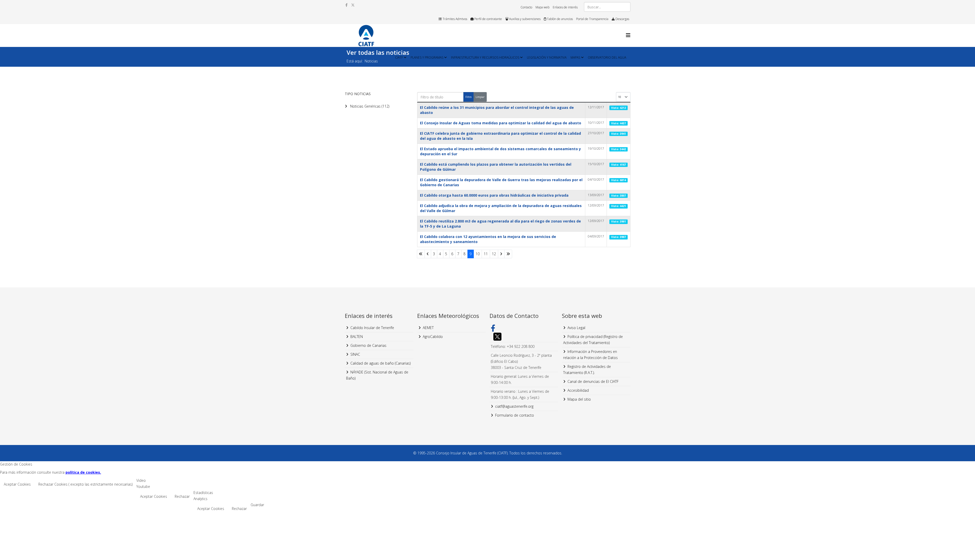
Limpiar (480, 97)
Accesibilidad (578, 390)
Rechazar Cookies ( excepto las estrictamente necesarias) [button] (85, 484)
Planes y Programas (427, 57)
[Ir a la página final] (508, 254)
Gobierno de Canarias (368, 345)
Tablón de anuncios (559, 19)
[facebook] (346, 5)
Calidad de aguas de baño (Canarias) (380, 363)
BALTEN (356, 336)
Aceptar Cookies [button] (17, 484)
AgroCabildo (433, 336)
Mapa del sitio (579, 399)
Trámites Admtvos (454, 19)
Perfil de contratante (488, 19)
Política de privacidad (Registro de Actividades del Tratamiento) (593, 339)
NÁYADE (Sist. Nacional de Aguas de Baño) (377, 375)
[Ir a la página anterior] (428, 254)
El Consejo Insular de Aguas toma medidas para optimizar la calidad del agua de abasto (500, 123)
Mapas (575, 57)
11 (486, 253)
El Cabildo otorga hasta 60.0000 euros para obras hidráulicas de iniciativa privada (494, 195)
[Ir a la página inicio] (421, 254)
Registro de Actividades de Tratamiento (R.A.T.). (587, 369)
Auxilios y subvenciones (524, 19)
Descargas (622, 19)
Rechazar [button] (182, 496)
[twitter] (353, 5)
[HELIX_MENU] (628, 35)
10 (478, 253)
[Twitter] (524, 337)
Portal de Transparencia (592, 19)
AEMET (428, 327)
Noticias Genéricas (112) (369, 106)
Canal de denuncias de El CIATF (593, 381)
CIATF (399, 57)
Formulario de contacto (514, 415)
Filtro (468, 97)
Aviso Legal (576, 327)
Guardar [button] (257, 504)
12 (494, 253)
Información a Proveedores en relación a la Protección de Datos (590, 354)
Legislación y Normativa (546, 57)
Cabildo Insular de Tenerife (372, 327)
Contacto (526, 7)
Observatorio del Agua (607, 57)
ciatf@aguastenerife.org (514, 406)
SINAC (355, 354)
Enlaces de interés (565, 7)
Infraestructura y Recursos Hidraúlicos (485, 57)
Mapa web (542, 7)
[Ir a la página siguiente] (501, 254)
